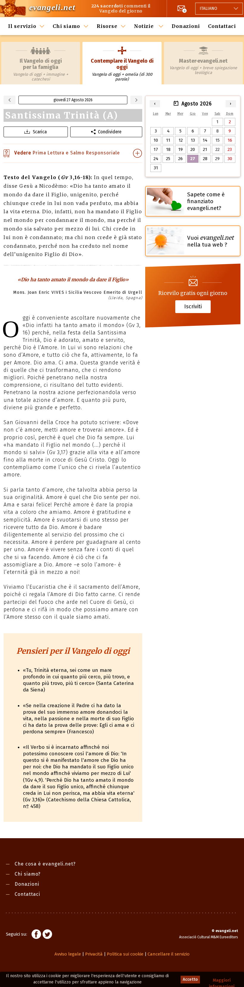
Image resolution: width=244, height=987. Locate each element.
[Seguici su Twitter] (47, 935)
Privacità (94, 954)
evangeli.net (52, 7)
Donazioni (186, 26)
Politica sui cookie (125, 954)
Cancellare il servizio (169, 954)
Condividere (109, 132)
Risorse (107, 26)
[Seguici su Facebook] (36, 935)
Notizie (144, 26)
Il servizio (22, 26)
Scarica (40, 132)
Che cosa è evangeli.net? (45, 864)
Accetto (190, 979)
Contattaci (222, 26)
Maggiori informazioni (221, 980)
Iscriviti (193, 306)
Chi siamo (66, 26)
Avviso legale (67, 954)
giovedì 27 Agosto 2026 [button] (73, 99)
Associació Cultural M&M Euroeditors (208, 937)
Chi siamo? (27, 874)
